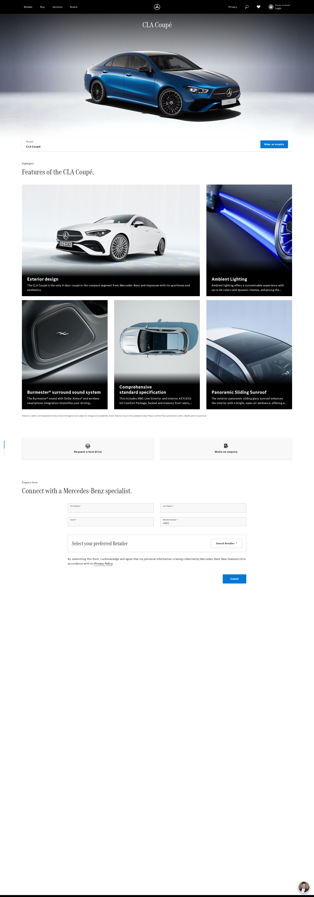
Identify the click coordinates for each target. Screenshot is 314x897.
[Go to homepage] (157, 7)
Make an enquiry (274, 144)
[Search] (246, 6)
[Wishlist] (258, 6)
